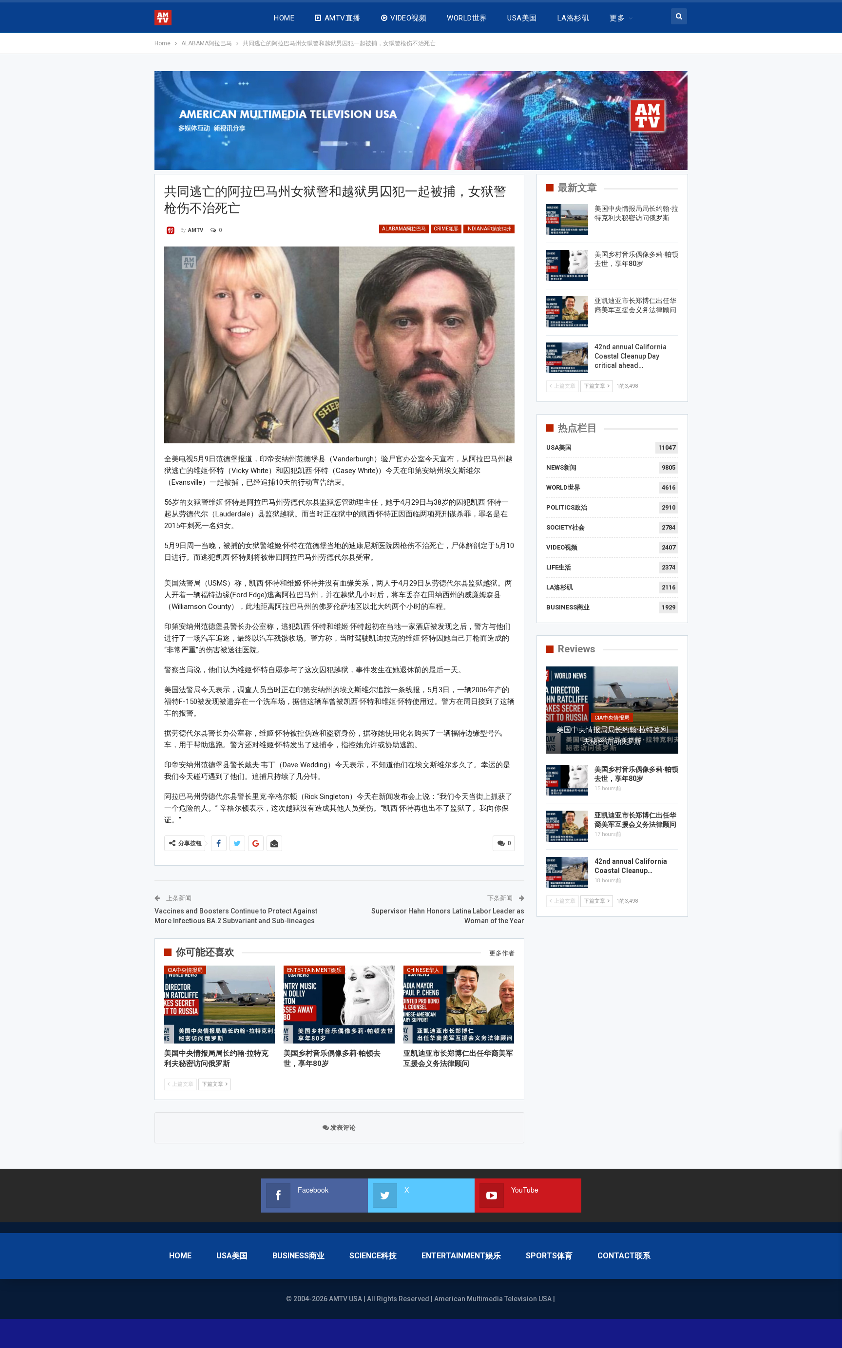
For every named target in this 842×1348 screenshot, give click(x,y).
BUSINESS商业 (568, 607)
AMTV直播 (343, 18)
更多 (617, 18)
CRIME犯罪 (446, 228)
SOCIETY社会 (565, 527)
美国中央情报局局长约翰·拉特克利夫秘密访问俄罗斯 (612, 735)
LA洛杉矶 (573, 18)
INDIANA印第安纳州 (489, 228)
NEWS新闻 (561, 467)
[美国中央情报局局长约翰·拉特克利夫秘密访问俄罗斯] (219, 1004)
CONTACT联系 (624, 1255)
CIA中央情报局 (185, 970)
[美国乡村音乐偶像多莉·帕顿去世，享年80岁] (339, 1004)
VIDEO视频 (408, 18)
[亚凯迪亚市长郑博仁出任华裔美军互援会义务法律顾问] (459, 1004)
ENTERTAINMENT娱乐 (314, 970)
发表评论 (342, 1127)
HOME (284, 18)
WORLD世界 (467, 18)
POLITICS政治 (566, 507)
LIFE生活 (558, 567)
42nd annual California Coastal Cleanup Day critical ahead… (630, 356)
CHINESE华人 (423, 970)
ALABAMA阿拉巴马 (404, 228)
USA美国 (521, 18)
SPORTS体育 (549, 1255)
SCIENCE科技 (373, 1255)
